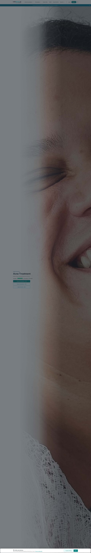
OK (75, 550)
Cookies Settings (68, 550)
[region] (45, 551)
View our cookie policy (38, 551)
